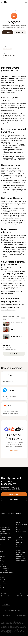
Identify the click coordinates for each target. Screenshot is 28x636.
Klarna (12, 159)
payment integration (20, 201)
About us (2, 579)
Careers (2, 581)
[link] (6, 429)
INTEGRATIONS (10, 10)
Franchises (3, 547)
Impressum (15, 615)
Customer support (4, 568)
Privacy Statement (8, 613)
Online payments (4, 521)
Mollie (3, 513)
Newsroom (3, 583)
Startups (2, 561)
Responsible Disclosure (18, 613)
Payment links (3, 525)
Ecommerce (3, 545)
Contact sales (3, 570)
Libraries (18, 544)
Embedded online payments (20, 521)
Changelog (19, 537)
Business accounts (5, 533)
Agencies (2, 558)
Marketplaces (3, 549)
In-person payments (5, 527)
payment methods (8, 158)
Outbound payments (5, 537)
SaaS (1, 551)
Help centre (3, 566)
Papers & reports (20, 558)
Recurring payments (5, 529)
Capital (2, 535)
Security (2, 587)
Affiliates (2, 556)
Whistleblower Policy (7, 615)
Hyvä (2, 138)
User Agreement (18, 610)
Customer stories (20, 556)
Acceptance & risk (4, 539)
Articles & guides (20, 552)
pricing (24, 247)
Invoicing (2, 531)
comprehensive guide (7, 293)
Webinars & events (21, 560)
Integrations (10, 513)
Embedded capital (21, 531)
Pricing (2, 585)
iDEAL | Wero (20, 159)
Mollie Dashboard (14, 282)
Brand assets (19, 554)
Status (18, 546)
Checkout (2, 523)
